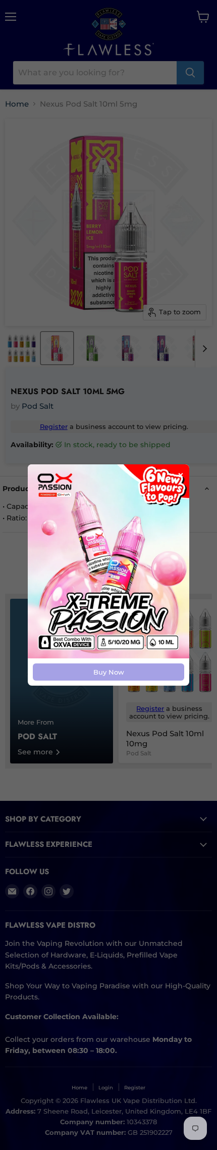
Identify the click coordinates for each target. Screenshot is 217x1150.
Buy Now (108, 672)
